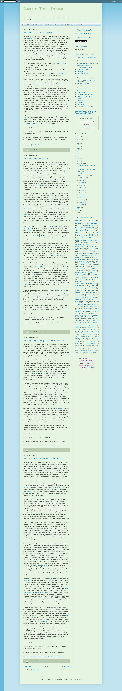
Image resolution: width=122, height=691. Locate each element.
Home (46, 666)
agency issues (78, 348)
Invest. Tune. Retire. (44, 9)
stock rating (89, 301)
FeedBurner (90, 128)
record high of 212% (43, 185)
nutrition (86, 352)
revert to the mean (90, 338)
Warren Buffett (84, 230)
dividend (78, 220)
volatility (88, 257)
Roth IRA (81, 317)
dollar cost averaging (87, 239)
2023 (79, 139)
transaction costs (80, 326)
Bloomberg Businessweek (84, 65)
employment (82, 350)
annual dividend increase (89, 265)
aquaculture (78, 343)
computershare (27, 592)
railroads (91, 290)
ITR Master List (85, 263)
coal (78, 333)
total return (80, 287)
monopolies (96, 336)
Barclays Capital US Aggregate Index (86, 58)
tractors (87, 345)
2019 (78, 149)
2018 (79, 151)
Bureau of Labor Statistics (85, 67)
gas (93, 287)
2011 (78, 213)
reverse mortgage (91, 329)
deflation (79, 334)
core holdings (80, 270)
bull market (95, 306)
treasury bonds (86, 255)
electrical (92, 313)
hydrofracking (78, 352)
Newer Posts (27, 666)
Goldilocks (84, 303)
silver (76, 340)
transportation (91, 304)
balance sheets (80, 272)
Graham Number (81, 294)
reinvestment (78, 345)
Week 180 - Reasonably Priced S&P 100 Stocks (44, 340)
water (91, 333)
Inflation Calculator (83, 84)
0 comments (43, 149)
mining (88, 299)
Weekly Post (25, 24)
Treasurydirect (81, 102)
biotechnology (79, 313)
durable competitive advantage (87, 282)
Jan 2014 (81, 205)
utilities (78, 244)
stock (81, 250)
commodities (87, 225)
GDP (88, 331)
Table (25, 119)
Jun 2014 (81, 192)
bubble (77, 327)
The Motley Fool (81, 100)
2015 (78, 159)
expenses (84, 327)
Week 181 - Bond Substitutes (36, 158)
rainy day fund (90, 292)
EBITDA (80, 304)
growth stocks (80, 274)
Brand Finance (79, 341)
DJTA (83, 331)
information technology (89, 297)
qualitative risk (79, 329)
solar (76, 354)
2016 (79, 156)
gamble (89, 317)
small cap (84, 340)
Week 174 (50, 489)
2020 (79, 146)
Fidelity (79, 76)
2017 (78, 154)
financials (78, 292)
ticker (81, 354)
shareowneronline (39, 592)
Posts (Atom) (35, 669)
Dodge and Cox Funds (83, 73)
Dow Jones (91, 268)
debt (97, 263)
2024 (79, 136)
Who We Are (48, 24)
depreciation (87, 334)
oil (93, 294)
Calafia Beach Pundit (83, 69)
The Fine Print (59, 24)
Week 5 (25, 487)
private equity (93, 352)
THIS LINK (90, 367)
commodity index (83, 310)
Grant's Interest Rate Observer (86, 78)
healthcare (90, 276)
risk (91, 220)
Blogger (79, 679)
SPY (78, 90)
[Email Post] (27, 150)
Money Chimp (80, 86)
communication (79, 296)
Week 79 (41, 50)
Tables (62, 73)
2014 (78, 161)
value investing (93, 250)
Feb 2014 (81, 202)
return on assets (85, 319)
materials (88, 308)
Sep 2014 (81, 185)
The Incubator (80, 24)
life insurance (91, 343)
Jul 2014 (81, 190)
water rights (93, 340)
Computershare (81, 71)
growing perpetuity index (84, 285)
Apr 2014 (82, 197)
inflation (92, 270)
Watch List (92, 341)
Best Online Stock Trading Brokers (87, 63)
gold (97, 261)
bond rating (84, 306)
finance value (79, 299)
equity (95, 334)
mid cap (85, 311)
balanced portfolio (84, 237)
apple (97, 333)
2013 (78, 208)
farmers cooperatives (82, 315)
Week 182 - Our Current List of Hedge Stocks (43, 32)
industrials (78, 290)
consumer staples (85, 252)
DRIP (91, 235)
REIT (86, 320)
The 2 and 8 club (87, 279)
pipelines (79, 338)
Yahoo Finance (81, 104)
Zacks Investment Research (85, 106)
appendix (92, 348)
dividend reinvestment (87, 222)
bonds (78, 232)
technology (95, 315)
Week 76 (41, 181)
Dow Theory (92, 326)
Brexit (93, 345)
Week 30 (62, 290)
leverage (77, 336)
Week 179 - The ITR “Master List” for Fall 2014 (43, 458)
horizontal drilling (92, 350)
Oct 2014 (81, 183)
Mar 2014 (82, 200)
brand (97, 308)
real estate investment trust (88, 324)
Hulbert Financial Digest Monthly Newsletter (87, 80)
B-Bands (77, 331)
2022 (79, 141)
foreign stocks (95, 320)
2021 (78, 144)
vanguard (84, 333)
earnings (82, 266)
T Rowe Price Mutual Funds (85, 94)
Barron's (79, 61)
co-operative (95, 331)
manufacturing (86, 336)
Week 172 (29, 491)
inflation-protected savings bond (87, 260)
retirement (79, 289)
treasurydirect (43, 565)
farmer (78, 257)
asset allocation (81, 278)
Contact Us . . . (69, 24)
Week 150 (29, 38)
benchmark (95, 278)
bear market (95, 303)
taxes (90, 296)
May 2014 (82, 195)
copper (80, 308)
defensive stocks (87, 242)
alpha (86, 348)
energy (92, 272)
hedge (97, 248)
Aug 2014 (82, 188)
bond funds (86, 248)
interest (87, 322)
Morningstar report (28, 209)
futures (80, 322)
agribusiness (79, 281)
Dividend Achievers (31, 123)
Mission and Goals (37, 24)
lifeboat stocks (93, 254)
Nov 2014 (81, 180)
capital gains (91, 289)
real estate (92, 311)
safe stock (90, 244)
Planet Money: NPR (82, 88)
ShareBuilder (81, 92)
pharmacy (93, 327)
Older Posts (65, 666)
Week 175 (53, 226)
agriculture (79, 246)
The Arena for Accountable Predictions (85, 97)
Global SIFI (83, 347)
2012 (78, 210)
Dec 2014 (81, 163)
